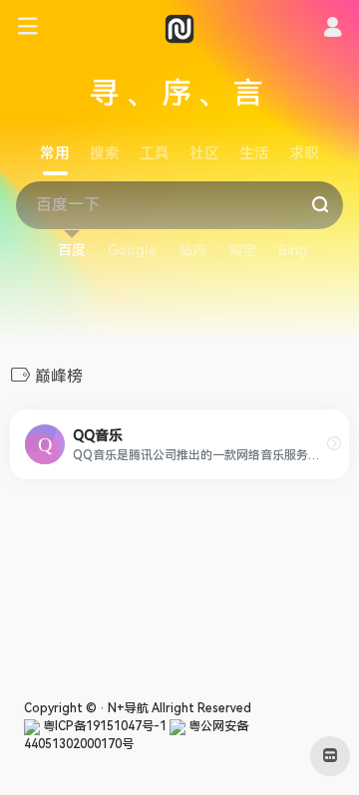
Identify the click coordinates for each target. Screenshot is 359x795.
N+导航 (128, 708)
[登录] (332, 30)
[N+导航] (179, 28)
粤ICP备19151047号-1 (103, 726)
